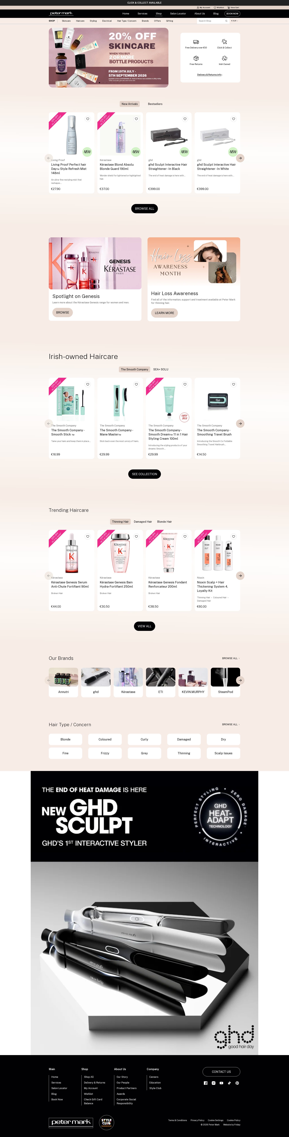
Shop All (89, 1077)
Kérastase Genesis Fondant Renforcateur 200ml (167, 584)
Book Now (232, 13)
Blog (216, 13)
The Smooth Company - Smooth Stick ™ (67, 432)
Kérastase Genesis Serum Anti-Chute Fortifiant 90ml (70, 584)
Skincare (66, 21)
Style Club (155, 1088)
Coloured (105, 739)
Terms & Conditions (177, 1120)
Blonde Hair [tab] (164, 521)
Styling (93, 21)
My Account (205, 7)
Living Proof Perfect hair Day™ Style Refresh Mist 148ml (68, 169)
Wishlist (220, 7)
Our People (123, 1082)
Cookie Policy (233, 1120)
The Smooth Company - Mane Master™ (116, 432)
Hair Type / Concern (126, 21)
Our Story (122, 1077)
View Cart (235, 7)
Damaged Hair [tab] (143, 521)
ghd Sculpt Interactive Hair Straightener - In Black (167, 167)
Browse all (230, 658)
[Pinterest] (237, 1082)
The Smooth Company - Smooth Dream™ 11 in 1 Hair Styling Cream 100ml (168, 434)
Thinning (184, 753)
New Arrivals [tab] (130, 104)
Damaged (184, 739)
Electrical (107, 21)
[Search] (226, 21)
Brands (145, 21)
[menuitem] (126, 13)
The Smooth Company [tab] (134, 369)
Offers (157, 21)
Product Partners (127, 1088)
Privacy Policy (197, 1120)
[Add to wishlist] (88, 119)
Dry (223, 739)
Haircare (80, 21)
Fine (65, 753)
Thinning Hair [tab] (120, 521)
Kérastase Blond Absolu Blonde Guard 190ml (117, 167)
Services (142, 13)
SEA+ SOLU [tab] (160, 369)
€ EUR (233, 21)
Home (125, 13)
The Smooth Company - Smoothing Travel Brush (214, 432)
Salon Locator (178, 13)
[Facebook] (205, 1082)
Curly (144, 739)
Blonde (65, 739)
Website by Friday (231, 1124)
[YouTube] (221, 1082)
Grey (144, 753)
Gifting (169, 21)
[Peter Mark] (61, 14)
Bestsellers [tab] (155, 104)
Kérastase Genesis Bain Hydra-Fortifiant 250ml (116, 584)
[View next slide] (240, 158)
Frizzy (105, 753)
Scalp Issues (223, 753)
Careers (153, 1077)
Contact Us (221, 1072)
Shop (159, 13)
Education (155, 1082)
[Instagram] (213, 1082)
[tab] (143, 104)
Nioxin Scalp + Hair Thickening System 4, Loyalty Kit (212, 587)
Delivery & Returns (94, 1082)
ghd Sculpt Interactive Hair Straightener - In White (216, 167)
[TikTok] (229, 1082)
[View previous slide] (49, 158)
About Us (199, 13)
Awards (121, 1094)
